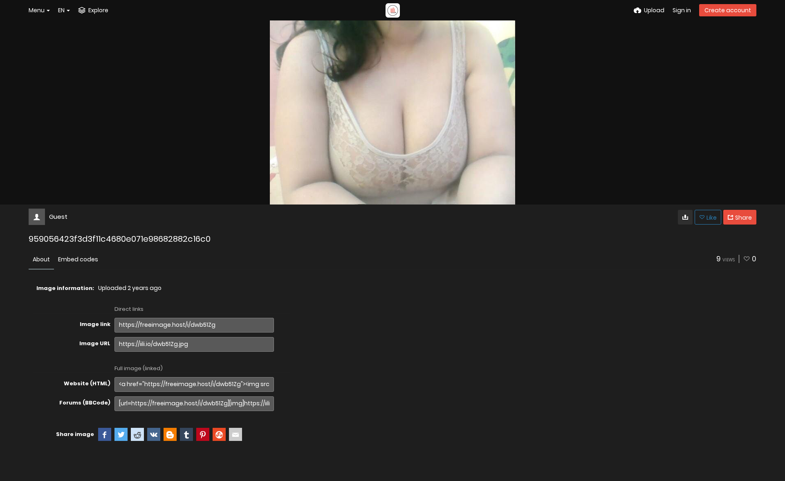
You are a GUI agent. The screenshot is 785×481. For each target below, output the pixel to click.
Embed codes (78, 259)
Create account (727, 10)
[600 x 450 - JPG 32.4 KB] (685, 217)
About (41, 259)
